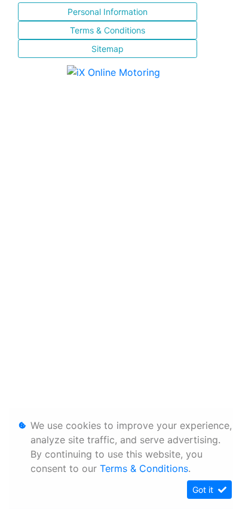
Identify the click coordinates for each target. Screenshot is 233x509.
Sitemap (107, 49)
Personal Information (108, 12)
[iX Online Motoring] (116, 71)
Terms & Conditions (107, 30)
